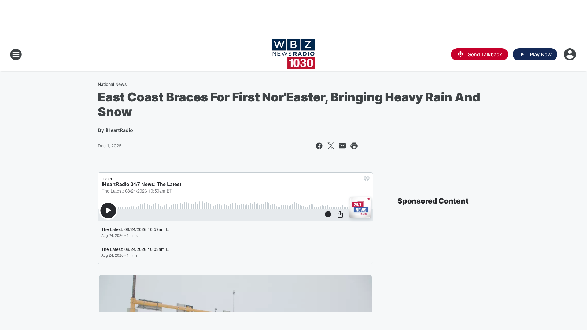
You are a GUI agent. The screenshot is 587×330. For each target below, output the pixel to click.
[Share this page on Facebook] (319, 145)
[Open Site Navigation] (16, 54)
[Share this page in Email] (342, 145)
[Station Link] (293, 54)
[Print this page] (354, 145)
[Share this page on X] (331, 145)
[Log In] (570, 54)
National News (112, 84)
